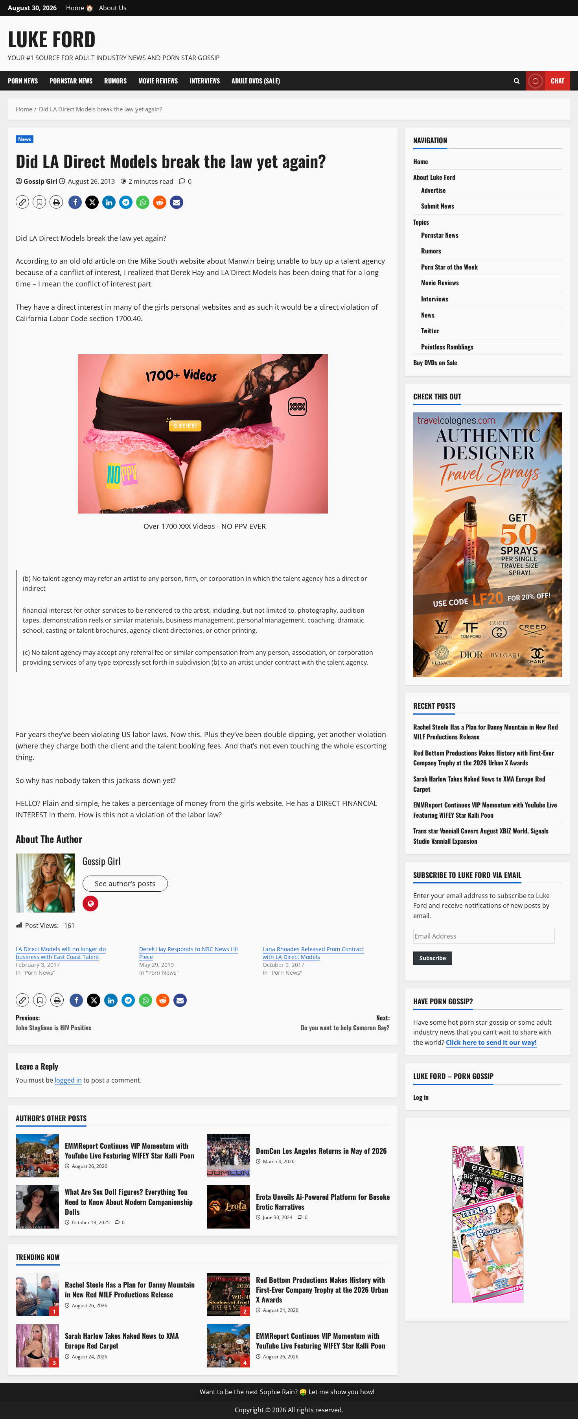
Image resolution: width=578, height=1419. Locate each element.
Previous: (54, 1023)
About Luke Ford (434, 176)
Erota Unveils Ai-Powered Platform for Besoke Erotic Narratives (228, 1207)
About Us (113, 8)
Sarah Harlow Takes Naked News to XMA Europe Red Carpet (37, 1345)
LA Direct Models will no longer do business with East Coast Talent (61, 953)
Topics (421, 221)
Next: (345, 1023)
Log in (421, 1096)
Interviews (205, 80)
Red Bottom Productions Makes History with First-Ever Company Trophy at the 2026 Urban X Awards (228, 1294)
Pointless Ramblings (447, 346)
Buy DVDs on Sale (435, 362)
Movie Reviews (158, 80)
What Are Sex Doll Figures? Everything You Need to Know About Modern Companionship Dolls (37, 1207)
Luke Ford (52, 38)
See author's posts (125, 883)
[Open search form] (517, 80)
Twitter (430, 330)
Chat (557, 80)
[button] (22, 202)
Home (420, 161)
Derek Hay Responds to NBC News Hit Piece (188, 953)
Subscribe (433, 958)
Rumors (115, 80)
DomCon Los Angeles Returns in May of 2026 (228, 1155)
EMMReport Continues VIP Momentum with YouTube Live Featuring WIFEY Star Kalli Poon (37, 1155)
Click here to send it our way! (491, 1042)
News (24, 139)
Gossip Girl (40, 181)
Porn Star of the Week (449, 266)
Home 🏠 (80, 8)
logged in (68, 1080)
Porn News (23, 80)
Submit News (437, 206)
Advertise (433, 189)
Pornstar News (71, 80)
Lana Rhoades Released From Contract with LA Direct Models (313, 953)
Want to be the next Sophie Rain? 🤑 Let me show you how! (287, 1392)
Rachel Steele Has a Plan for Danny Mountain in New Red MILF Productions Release (37, 1294)
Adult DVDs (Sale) (256, 80)
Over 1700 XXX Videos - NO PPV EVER (205, 526)
